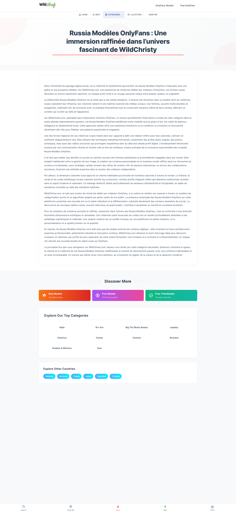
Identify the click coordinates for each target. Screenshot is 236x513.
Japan (88, 376)
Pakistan (49, 376)
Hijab (61, 327)
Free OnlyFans (187, 5)
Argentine (101, 376)
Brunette (174, 337)
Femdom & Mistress (62, 348)
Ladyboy (174, 327)
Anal (99, 348)
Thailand (116, 376)
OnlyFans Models (165, 5)
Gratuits (137, 337)
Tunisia (99, 337)
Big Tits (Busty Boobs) (137, 327)
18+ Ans (99, 327)
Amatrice (62, 337)
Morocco (63, 376)
